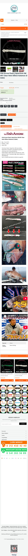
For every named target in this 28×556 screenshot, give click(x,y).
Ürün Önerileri (18, 129)
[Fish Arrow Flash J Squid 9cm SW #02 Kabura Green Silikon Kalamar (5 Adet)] (7, 366)
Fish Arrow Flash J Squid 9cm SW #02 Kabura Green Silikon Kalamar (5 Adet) (13, 373)
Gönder (23, 423)
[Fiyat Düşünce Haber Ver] (15, 106)
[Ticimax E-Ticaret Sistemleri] (14, 555)
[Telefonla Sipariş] (1, 106)
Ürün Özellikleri (6, 126)
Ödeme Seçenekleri (6, 129)
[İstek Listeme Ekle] (8, 106)
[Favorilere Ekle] (5, 106)
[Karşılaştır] (12, 106)
